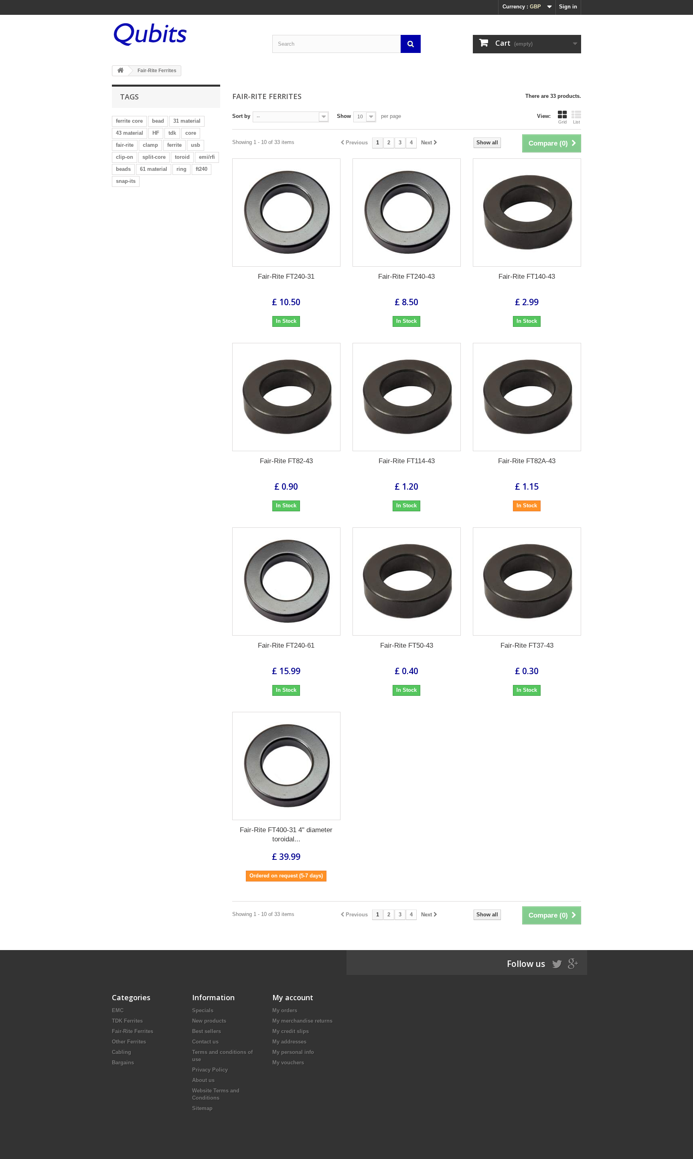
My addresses (289, 1042)
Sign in (568, 7)
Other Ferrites (129, 1042)
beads (123, 169)
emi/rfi (207, 157)
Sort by (241, 116)
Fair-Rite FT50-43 (406, 645)
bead (158, 121)
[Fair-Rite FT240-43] (407, 212)
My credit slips (290, 1031)
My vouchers (288, 1063)
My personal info (293, 1052)
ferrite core (129, 121)
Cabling (121, 1052)
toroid (182, 157)
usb (195, 145)
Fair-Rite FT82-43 (286, 461)
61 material (153, 169)
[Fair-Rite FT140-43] (527, 212)
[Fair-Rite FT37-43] (527, 581)
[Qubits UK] (186, 34)
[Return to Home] (120, 71)
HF (155, 133)
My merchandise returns (302, 1021)
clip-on (124, 157)
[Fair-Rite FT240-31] (286, 212)
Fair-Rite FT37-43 (526, 645)
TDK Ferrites (127, 1021)
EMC (118, 1010)
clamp (150, 145)
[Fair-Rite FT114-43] (407, 397)
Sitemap (202, 1108)
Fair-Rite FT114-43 (407, 461)
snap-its (126, 181)
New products (209, 1021)
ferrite (174, 145)
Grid (562, 122)
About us (203, 1080)
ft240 (201, 169)
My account (292, 997)
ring (181, 169)
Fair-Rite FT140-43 (526, 276)
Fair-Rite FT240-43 (406, 276)
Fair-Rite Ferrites (132, 1031)
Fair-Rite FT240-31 (286, 276)
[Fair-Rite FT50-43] (407, 581)
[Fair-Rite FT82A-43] (527, 397)
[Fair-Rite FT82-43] (286, 397)
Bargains (123, 1063)
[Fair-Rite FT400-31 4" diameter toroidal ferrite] (286, 766)
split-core (154, 157)
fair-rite (125, 145)
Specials (202, 1010)
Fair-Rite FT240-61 (286, 645)
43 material (129, 133)
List (576, 122)
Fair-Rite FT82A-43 (526, 461)
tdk (172, 133)
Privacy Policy (210, 1070)
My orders (284, 1010)
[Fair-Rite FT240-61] (286, 581)
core (190, 133)
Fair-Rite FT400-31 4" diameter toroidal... (286, 834)
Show (344, 116)
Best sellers (206, 1031)
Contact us (205, 1042)
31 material (187, 121)
